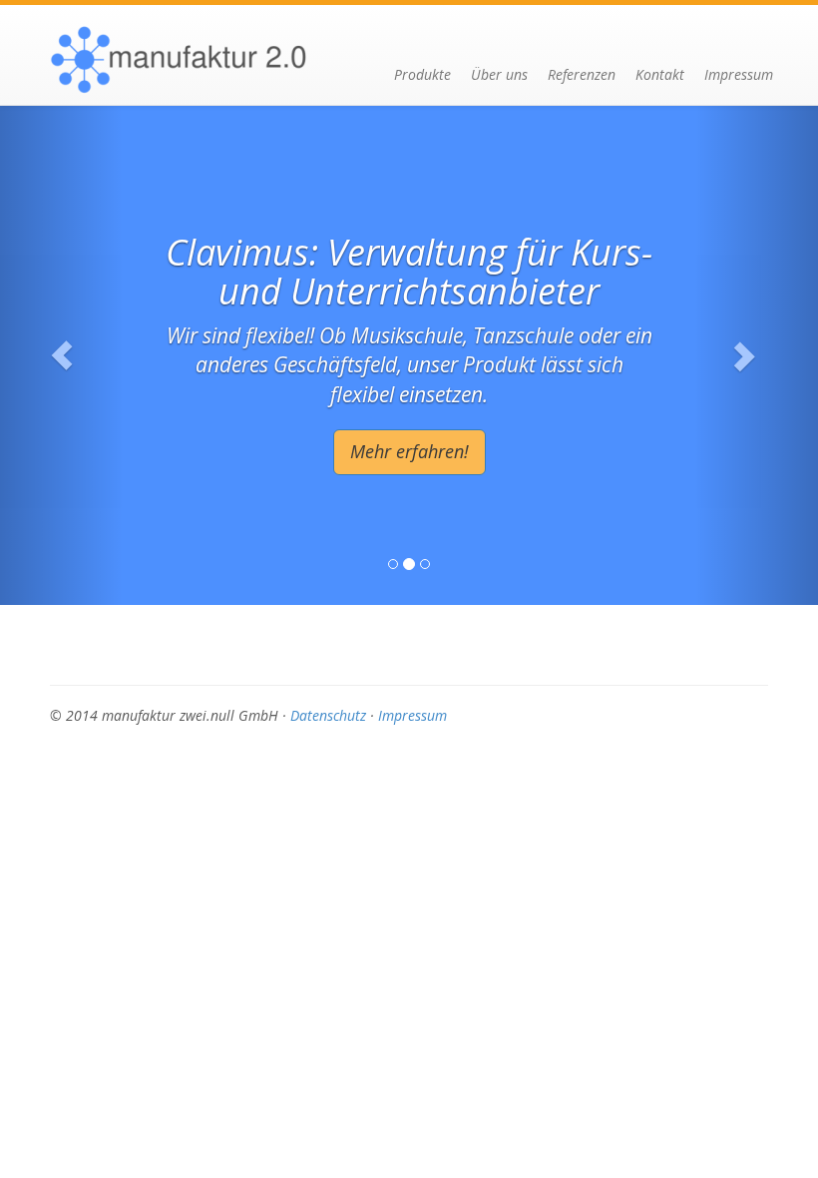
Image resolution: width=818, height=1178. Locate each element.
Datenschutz (328, 715)
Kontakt (659, 74)
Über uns (499, 74)
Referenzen (581, 74)
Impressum (738, 74)
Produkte (422, 74)
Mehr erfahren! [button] (409, 451)
